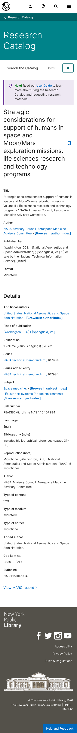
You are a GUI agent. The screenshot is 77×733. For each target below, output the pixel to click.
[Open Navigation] (68, 6)
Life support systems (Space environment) (33, 393)
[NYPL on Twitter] (48, 636)
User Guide (44, 85)
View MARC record (18, 587)
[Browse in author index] (53, 233)
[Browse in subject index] (48, 388)
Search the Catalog (22, 68)
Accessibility (63, 646)
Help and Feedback (60, 728)
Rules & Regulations (58, 661)
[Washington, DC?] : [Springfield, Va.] (29, 332)
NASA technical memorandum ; (25, 360)
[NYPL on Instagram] (58, 636)
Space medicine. (15, 388)
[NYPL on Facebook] (39, 636)
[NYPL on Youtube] (68, 636)
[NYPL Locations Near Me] (43, 6)
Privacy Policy (62, 653)
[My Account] (30, 6)
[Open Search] (56, 6)
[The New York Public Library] (6, 6)
